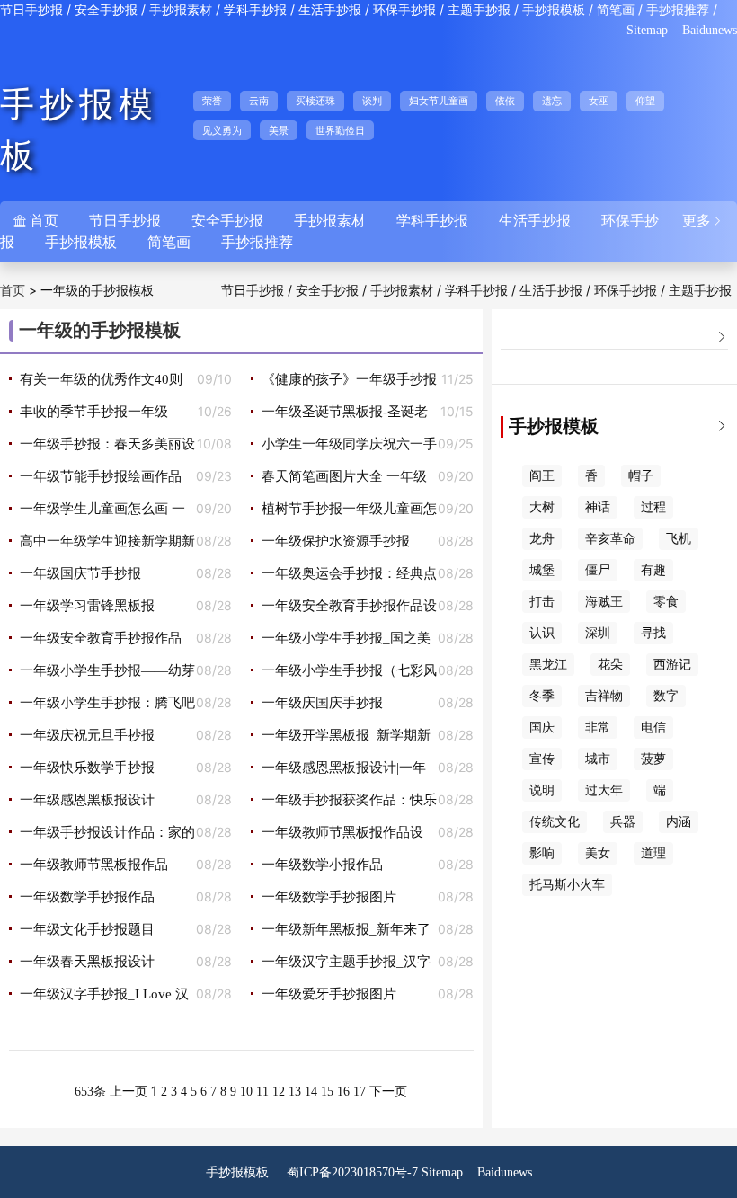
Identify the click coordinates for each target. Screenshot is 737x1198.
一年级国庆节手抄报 (80, 573)
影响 (542, 853)
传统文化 (554, 822)
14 (311, 1091)
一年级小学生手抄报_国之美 (346, 638)
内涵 (678, 822)
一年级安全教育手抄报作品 (101, 638)
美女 (597, 853)
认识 (542, 633)
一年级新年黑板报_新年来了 (346, 929)
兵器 (622, 822)
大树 (542, 507)
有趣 (653, 570)
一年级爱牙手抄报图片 (329, 994)
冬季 (542, 696)
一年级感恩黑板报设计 (87, 800)
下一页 (388, 1091)
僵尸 (597, 570)
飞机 (678, 539)
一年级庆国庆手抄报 (322, 703)
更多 (703, 220)
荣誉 (212, 100)
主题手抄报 (479, 10)
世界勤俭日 (340, 130)
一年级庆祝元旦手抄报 (87, 735)
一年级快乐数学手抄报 (87, 767)
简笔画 (616, 10)
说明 (542, 790)
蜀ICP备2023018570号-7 (352, 1172)
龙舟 (542, 539)
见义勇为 (222, 130)
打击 (542, 601)
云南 (259, 100)
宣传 (542, 759)
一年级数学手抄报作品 (87, 897)
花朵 (610, 664)
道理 (653, 853)
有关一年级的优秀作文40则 (101, 379)
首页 (12, 290)
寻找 (653, 633)
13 (295, 1091)
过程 (653, 507)
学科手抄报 (255, 10)
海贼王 (604, 601)
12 (278, 1091)
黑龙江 (548, 664)
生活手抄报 (329, 10)
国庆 (542, 727)
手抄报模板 (553, 10)
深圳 (597, 633)
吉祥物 (604, 696)
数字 (666, 696)
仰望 (645, 100)
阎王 (542, 476)
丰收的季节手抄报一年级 (94, 411)
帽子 (640, 476)
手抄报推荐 (677, 10)
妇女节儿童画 (438, 100)
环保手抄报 (404, 10)
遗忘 (552, 100)
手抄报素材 (180, 10)
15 (327, 1091)
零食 (666, 601)
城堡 (542, 570)
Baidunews (709, 30)
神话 (597, 507)
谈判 (372, 100)
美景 (279, 130)
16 (343, 1091)
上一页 (128, 1091)
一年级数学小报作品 (322, 864)
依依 (505, 100)
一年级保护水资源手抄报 (336, 541)
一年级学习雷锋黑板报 (87, 606)
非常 (597, 727)
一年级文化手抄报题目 (87, 929)
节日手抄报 (31, 10)
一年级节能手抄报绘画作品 (101, 476)
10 (246, 1091)
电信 (653, 727)
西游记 (672, 664)
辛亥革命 (610, 539)
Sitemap (647, 30)
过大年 (604, 790)
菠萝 (653, 759)
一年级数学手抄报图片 (329, 897)
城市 (597, 759)
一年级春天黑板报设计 (87, 961)
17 (359, 1091)
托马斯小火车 (567, 885)
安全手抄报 (106, 10)
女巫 (598, 100)
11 (262, 1091)
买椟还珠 (315, 100)
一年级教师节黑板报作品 (94, 864)
